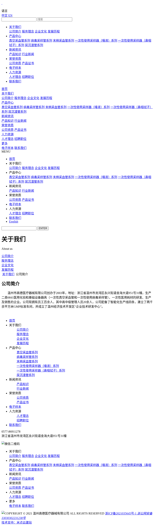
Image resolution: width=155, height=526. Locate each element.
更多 (5, 143)
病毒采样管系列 (41, 40)
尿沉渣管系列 (34, 45)
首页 (5, 89)
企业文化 (41, 31)
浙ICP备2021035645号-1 (120, 513)
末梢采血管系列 (63, 40)
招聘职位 (28, 76)
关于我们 (15, 27)
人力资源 (15, 72)
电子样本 (15, 67)
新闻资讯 (15, 49)
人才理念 (15, 76)
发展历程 (54, 31)
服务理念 (28, 31)
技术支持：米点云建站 (17, 522)
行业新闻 (28, 54)
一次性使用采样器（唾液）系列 (96, 40)
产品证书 (28, 63)
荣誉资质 (15, 58)
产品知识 (15, 54)
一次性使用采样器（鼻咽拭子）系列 (41, 370)
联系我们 (15, 81)
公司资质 (15, 63)
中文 (5, 15)
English (13, 221)
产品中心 (15, 36)
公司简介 (15, 31)
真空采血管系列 (19, 40)
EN (10, 15)
